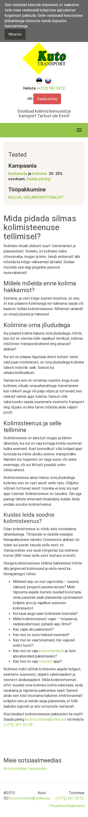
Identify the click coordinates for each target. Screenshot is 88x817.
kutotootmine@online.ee (45, 719)
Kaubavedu (17, 173)
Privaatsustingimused (66, 805)
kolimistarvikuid (52, 651)
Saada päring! (39, 179)
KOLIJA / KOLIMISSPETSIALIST (36, 197)
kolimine (39, 173)
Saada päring (47, 99)
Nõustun (15, 34)
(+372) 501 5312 (17, 725)
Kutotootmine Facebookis (25, 768)
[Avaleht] (44, 58)
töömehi (46, 661)
